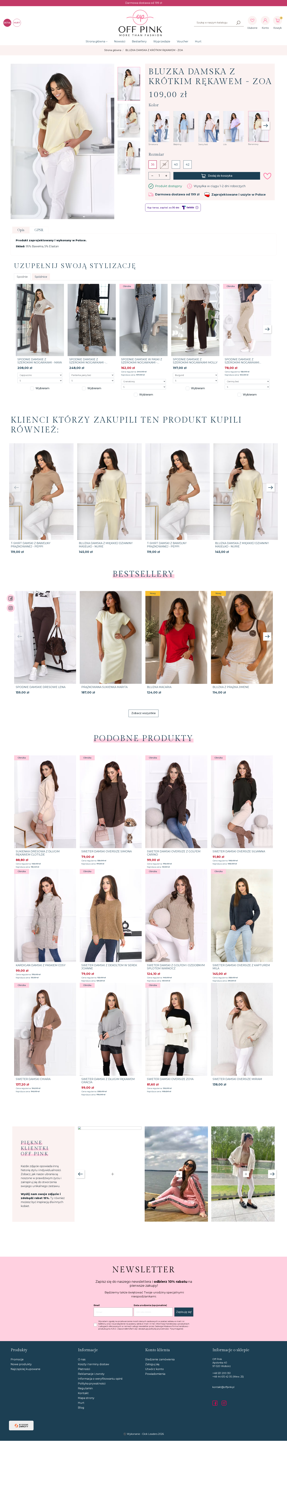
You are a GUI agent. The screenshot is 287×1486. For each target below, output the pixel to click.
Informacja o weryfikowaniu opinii (100, 1378)
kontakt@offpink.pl (223, 1387)
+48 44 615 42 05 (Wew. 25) (228, 1376)
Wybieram (42, 388)
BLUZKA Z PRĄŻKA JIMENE (231, 687)
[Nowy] (176, 637)
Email (97, 1305)
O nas (81, 1359)
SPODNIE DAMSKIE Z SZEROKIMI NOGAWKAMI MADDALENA (242, 362)
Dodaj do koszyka (220, 175)
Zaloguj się (152, 1364)
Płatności (84, 1369)
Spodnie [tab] (22, 276)
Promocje (17, 1359)
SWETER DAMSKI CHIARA (33, 1079)
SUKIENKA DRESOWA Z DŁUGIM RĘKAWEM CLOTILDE (38, 853)
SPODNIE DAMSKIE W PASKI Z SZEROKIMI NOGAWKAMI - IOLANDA (141, 362)
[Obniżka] (143, 319)
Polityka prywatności (91, 1383)
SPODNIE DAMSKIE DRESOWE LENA (40, 687)
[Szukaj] (238, 22)
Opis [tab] (20, 230)
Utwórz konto (154, 1369)
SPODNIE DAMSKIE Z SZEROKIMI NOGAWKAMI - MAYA (39, 361)
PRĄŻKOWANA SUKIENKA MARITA (104, 687)
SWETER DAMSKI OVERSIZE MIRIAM (237, 1079)
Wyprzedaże (161, 41)
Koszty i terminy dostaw (93, 1364)
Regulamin (85, 1388)
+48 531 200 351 (221, 1373)
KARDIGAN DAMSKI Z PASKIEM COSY (40, 965)
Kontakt (83, 1393)
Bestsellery (139, 41)
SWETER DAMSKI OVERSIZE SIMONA (106, 851)
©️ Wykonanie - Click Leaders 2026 (143, 1433)
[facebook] (215, 1403)
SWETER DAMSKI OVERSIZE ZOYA (170, 1079)
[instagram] (224, 1403)
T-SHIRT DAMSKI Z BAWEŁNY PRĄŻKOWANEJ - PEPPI (30, 545)
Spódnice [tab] (41, 276)
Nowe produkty (21, 1364)
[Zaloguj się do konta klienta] (265, 20)
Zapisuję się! (184, 1312)
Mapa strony (86, 1398)
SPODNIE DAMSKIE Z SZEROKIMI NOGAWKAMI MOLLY (195, 361)
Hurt (198, 41)
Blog (81, 1407)
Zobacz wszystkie (143, 713)
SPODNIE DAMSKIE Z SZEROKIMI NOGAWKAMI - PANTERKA (87, 362)
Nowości (119, 41)
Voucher (182, 41)
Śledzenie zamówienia (160, 1359)
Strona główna (95, 41)
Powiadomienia (155, 1373)
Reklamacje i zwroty (91, 1373)
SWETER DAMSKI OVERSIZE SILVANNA (239, 851)
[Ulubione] (252, 20)
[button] (277, 20)
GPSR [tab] (39, 230)
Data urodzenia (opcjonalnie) (150, 1305)
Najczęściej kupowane (25, 1369)
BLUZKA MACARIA (159, 687)
